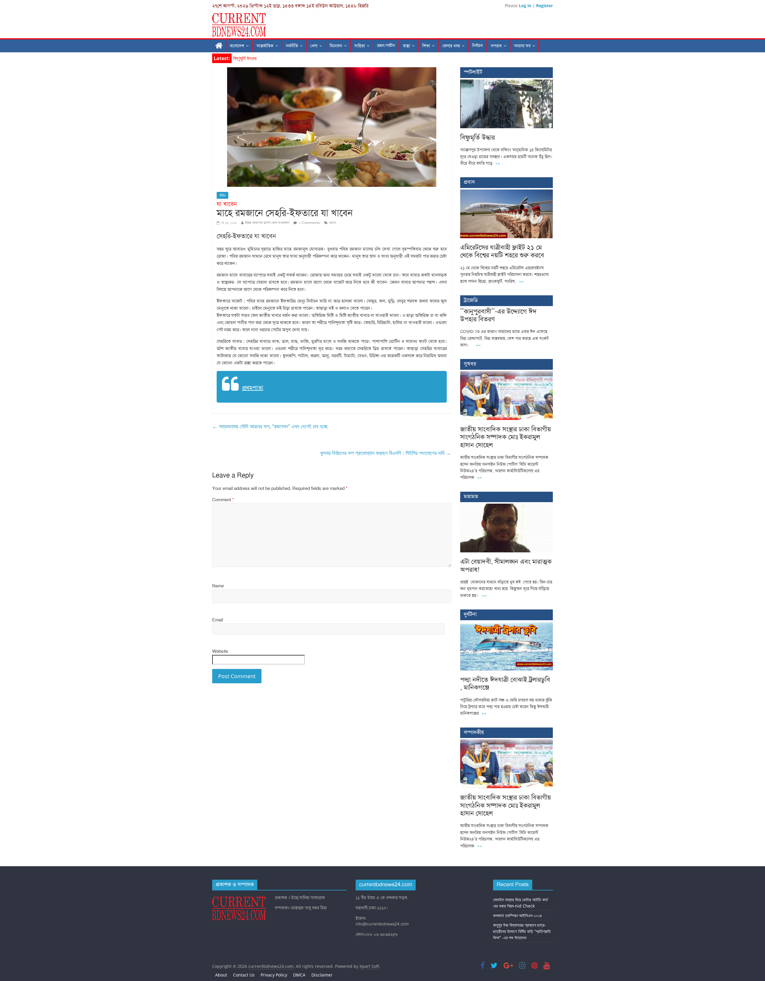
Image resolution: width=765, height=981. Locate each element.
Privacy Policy (274, 975)
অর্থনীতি (292, 45)
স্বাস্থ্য (406, 45)
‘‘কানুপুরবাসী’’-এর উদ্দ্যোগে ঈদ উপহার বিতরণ (498, 315)
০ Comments (309, 222)
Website (220, 651)
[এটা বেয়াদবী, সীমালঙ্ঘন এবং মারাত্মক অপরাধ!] (506, 507)
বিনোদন (336, 45)
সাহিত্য (359, 45)
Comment (223, 499)
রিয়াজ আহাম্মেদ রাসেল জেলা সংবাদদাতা (267, 222)
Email (217, 620)
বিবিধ (222, 195)
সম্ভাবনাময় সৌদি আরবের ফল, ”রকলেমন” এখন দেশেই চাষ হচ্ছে (270, 426)
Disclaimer (322, 975)
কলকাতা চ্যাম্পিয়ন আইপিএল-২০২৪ (517, 915)
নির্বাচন (477, 45)
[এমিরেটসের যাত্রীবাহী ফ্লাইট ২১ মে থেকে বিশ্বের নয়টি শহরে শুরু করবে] (506, 192)
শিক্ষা (426, 45)
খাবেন (332, 222)
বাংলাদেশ (237, 45)
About (221, 975)
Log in (525, 5)
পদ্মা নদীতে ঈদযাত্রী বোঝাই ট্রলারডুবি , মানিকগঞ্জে (505, 683)
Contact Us (244, 975)
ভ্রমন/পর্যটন (386, 45)
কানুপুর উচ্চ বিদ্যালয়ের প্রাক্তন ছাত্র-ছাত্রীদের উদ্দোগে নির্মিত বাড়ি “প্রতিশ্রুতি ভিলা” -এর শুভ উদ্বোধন (522, 931)
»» (497, 163)
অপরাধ (496, 45)
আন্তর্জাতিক (264, 45)
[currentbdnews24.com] (219, 45)
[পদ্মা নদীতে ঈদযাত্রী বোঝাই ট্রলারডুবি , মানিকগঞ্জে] (506, 625)
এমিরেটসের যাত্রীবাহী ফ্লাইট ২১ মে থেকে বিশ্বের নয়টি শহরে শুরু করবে (502, 251)
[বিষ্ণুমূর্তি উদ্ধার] (506, 82)
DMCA (299, 975)
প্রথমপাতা (252, 388)
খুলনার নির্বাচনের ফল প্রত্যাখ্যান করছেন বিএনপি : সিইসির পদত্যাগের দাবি (385, 452)
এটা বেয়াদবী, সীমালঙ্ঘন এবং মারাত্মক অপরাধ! (506, 565)
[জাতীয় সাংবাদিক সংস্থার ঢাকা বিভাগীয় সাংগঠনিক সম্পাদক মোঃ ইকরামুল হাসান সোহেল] (506, 374)
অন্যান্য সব (522, 45)
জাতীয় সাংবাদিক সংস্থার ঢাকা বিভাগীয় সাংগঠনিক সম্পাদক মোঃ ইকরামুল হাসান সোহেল (505, 437)
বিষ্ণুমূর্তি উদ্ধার (244, 58)
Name (218, 586)
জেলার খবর (451, 45)
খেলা (313, 45)
